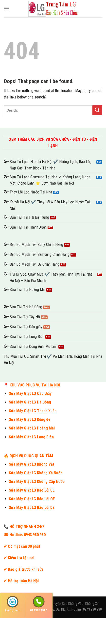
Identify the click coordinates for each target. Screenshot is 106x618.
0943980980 (38, 610)
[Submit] (97, 110)
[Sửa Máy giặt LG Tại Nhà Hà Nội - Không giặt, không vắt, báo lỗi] (53, 8)
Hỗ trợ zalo (12, 610)
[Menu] (7, 8)
